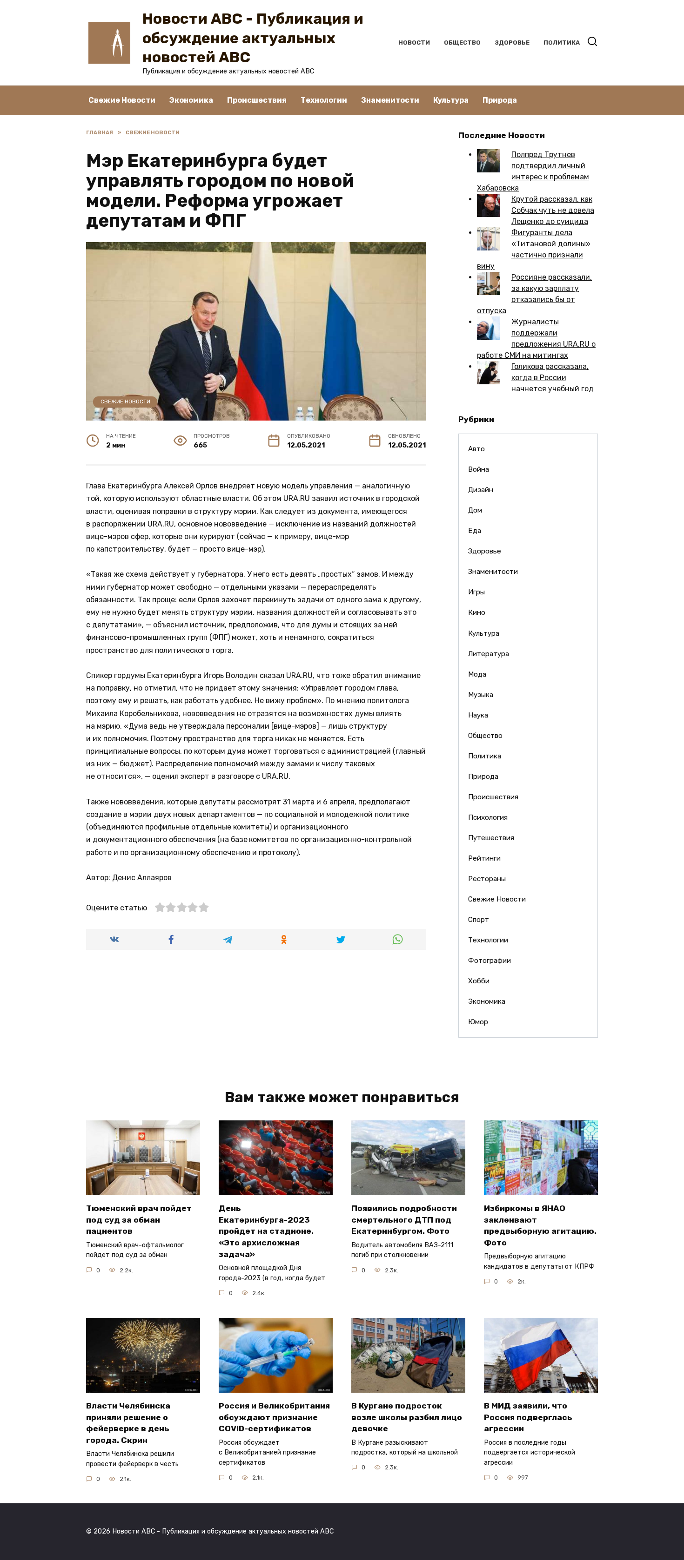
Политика (561, 42)
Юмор (478, 1022)
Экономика (191, 100)
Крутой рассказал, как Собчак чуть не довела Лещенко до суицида (552, 210)
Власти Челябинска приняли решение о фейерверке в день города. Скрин (128, 1423)
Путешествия (491, 838)
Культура (451, 100)
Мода (477, 674)
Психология (488, 817)
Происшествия (257, 100)
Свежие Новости (121, 100)
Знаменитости (390, 100)
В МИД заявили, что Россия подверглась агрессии (528, 1417)
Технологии (324, 100)
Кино (476, 612)
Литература (488, 654)
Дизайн (480, 490)
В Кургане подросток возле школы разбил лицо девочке (406, 1417)
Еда (474, 531)
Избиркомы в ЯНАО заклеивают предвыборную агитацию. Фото (540, 1225)
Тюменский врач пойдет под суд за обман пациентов (139, 1220)
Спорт (478, 919)
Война (478, 469)
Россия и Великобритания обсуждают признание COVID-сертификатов (274, 1417)
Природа (500, 100)
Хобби (479, 981)
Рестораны (487, 879)
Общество (462, 42)
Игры (476, 592)
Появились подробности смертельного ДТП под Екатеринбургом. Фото (404, 1220)
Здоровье (512, 42)
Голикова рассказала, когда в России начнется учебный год (552, 377)
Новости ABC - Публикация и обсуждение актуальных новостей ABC (252, 38)
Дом (475, 510)
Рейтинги (484, 858)
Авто (476, 449)
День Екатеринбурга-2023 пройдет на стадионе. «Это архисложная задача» (266, 1231)
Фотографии (489, 960)
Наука (478, 715)
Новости (414, 42)
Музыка (480, 695)
